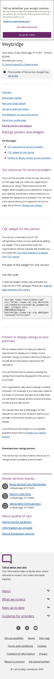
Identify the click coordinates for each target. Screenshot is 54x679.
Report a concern (14, 661)
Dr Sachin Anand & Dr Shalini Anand (20, 64)
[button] (27, 591)
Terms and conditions (20, 646)
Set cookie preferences (27, 27)
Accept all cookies (27, 35)
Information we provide (17, 528)
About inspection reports (18, 533)
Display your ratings (32, 205)
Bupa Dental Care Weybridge (28, 484)
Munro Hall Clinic (20, 494)
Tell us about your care (14, 567)
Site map (44, 638)
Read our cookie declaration (16, 21)
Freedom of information (21, 653)
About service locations (16, 522)
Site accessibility (14, 638)
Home (31, 638)
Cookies (41, 646)
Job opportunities (39, 661)
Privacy (43, 653)
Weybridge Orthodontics (25, 504)
